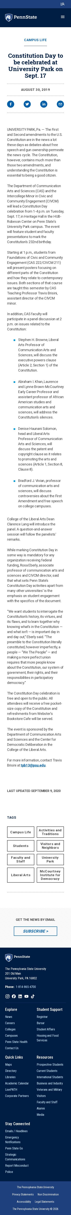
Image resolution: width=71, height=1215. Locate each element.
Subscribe (34, 931)
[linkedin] (43, 105)
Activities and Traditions (50, 832)
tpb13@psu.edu (33, 765)
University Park (50, 859)
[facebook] (10, 105)
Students (20, 846)
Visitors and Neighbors (50, 846)
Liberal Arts (20, 875)
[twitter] (27, 105)
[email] (60, 105)
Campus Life (35, 40)
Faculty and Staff (20, 859)
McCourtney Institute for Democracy (50, 875)
